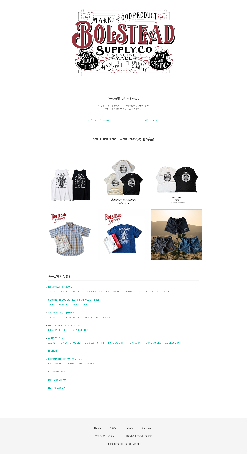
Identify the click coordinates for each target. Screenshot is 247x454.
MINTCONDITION (57, 380)
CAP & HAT (136, 343)
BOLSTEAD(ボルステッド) (61, 287)
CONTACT (147, 428)
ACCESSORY (153, 292)
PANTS (129, 292)
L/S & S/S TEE (113, 292)
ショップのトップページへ (96, 120)
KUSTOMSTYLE (56, 372)
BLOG (130, 428)
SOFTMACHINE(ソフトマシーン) (65, 359)
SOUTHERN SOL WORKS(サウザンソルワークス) (73, 300)
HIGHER (52, 351)
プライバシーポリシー (106, 436)
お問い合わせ (150, 120)
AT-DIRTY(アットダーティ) (62, 312)
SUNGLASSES (153, 343)
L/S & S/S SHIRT (93, 292)
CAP (139, 292)
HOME (97, 428)
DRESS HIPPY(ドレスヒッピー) (64, 325)
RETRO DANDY (56, 388)
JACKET (52, 292)
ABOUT (114, 428)
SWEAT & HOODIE (70, 292)
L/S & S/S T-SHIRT (58, 330)
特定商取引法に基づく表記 (139, 436)
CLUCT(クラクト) (57, 338)
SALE (167, 292)
